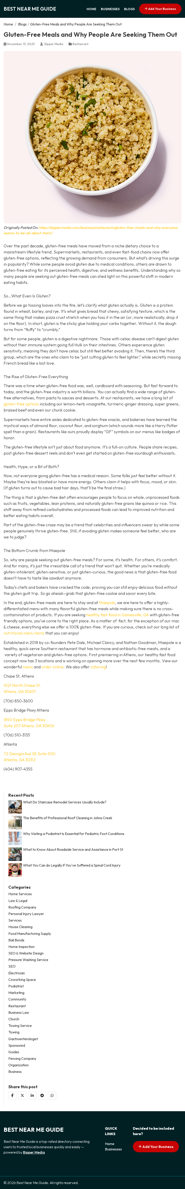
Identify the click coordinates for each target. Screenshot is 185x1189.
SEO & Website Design (26, 953)
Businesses (110, 9)
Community (17, 999)
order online (52, 666)
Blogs (129, 9)
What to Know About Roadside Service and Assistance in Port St (73, 849)
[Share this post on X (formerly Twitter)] (22, 1095)
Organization (18, 1065)
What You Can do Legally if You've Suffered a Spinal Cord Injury (71, 865)
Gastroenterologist (23, 1039)
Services (15, 920)
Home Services (20, 894)
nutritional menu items (24, 633)
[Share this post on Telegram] (42, 1095)
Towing (13, 1032)
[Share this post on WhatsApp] (52, 1095)
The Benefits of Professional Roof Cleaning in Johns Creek (67, 818)
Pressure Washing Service (28, 960)
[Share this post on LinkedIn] (32, 1095)
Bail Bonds (16, 940)
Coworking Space (22, 979)
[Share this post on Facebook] (12, 1095)
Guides (13, 1052)
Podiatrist (16, 986)
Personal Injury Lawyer (26, 914)
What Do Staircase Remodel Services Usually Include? (64, 802)
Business (15, 1071)
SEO (12, 966)
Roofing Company (22, 907)
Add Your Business (162, 9)
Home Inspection (21, 947)
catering (98, 666)
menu (28, 666)
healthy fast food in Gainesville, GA (117, 614)
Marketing (16, 993)
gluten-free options (21, 404)
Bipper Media (34, 1152)
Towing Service (20, 1025)
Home (91, 9)
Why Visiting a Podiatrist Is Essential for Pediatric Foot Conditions (73, 834)
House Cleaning (20, 927)
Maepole (107, 602)
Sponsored (16, 1045)
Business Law (18, 1012)
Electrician (16, 973)
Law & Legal (17, 901)
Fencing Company (22, 1058)
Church (13, 1019)
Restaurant (80, 44)
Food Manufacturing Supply (29, 933)
